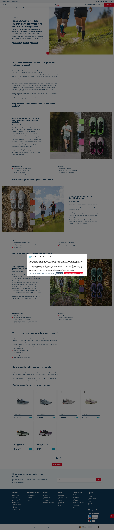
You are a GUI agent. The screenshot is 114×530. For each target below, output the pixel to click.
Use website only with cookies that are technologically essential (42, 273)
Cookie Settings (59, 273)
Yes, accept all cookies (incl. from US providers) (74, 273)
